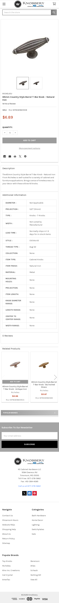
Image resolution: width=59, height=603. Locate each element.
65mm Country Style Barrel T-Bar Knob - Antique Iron (15, 387)
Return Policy (8, 538)
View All (34, 579)
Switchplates (38, 529)
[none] (29, 48)
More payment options (29, 148)
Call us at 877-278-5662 (29, 486)
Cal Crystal (7, 575)
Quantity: (7, 127)
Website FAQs (8, 525)
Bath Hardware (39, 515)
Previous (3, 377)
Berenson (35, 561)
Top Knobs (7, 561)
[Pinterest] (25, 156)
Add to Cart (15, 382)
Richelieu (6, 566)
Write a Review (9, 103)
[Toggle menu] (4, 4)
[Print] (15, 156)
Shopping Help (9, 529)
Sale (34, 534)
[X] (20, 156)
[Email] (10, 156)
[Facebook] (4, 156)
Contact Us (7, 515)
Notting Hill (36, 575)
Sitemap (6, 543)
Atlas (33, 566)
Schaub (34, 570)
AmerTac (6, 579)
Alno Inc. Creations (11, 570)
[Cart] (55, 4)
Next (55, 377)
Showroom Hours (10, 520)
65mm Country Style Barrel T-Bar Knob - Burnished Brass (44, 384)
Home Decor (37, 520)
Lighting (35, 525)
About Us (6, 534)
